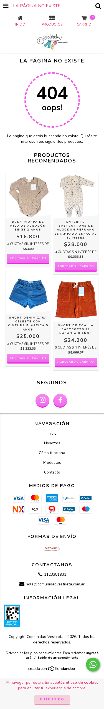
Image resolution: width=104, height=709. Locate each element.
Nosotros (52, 443)
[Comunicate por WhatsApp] (93, 665)
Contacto (52, 472)
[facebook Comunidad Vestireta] (60, 401)
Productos (52, 462)
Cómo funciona (52, 452)
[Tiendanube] (52, 670)
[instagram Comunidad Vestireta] (42, 401)
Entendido (52, 699)
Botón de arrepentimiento (57, 657)
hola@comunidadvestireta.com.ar (55, 584)
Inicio (52, 433)
